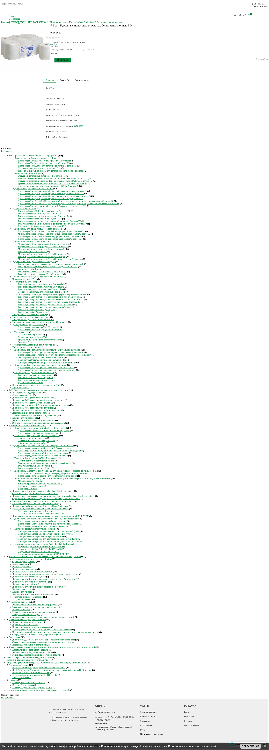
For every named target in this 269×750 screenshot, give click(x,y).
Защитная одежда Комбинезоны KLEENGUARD (41, 546)
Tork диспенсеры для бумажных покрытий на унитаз (37, 276)
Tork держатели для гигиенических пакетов (33, 319)
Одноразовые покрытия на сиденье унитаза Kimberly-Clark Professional (46, 498)
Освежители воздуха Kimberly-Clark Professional (35, 493)
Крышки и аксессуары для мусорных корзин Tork (41, 292)
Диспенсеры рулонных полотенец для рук (38, 433)
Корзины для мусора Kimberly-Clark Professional (35, 503)
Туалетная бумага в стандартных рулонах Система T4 (43, 216)
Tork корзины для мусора (26, 282)
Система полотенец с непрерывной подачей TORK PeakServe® (48, 186)
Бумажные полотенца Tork (27, 173)
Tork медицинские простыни (26, 347)
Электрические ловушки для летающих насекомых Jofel (39, 423)
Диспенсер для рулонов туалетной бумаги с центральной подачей (49, 450)
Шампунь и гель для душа (30, 486)
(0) (64, 80)
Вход (186, 712)
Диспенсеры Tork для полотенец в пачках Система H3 (44, 163)
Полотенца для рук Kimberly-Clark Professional (36, 435)
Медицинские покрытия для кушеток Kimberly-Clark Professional (43, 501)
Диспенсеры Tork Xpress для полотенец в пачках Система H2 (47, 166)
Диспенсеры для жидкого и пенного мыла (32, 652)
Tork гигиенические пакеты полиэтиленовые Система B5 (40, 322)
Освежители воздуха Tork (26, 269)
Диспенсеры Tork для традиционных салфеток (40, 329)
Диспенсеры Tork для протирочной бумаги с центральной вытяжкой (51, 352)
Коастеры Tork (25, 342)
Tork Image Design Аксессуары (32, 312)
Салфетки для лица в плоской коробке (36, 511)
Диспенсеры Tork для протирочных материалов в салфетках (47, 370)
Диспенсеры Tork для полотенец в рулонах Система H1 (44, 161)
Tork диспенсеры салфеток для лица (29, 314)
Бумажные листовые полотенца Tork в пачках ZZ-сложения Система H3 (52, 183)
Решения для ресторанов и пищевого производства (36, 655)
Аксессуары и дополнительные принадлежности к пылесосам (42, 629)
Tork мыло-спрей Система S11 (32, 251)
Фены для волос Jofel (22, 395)
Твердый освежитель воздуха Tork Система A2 (40, 274)
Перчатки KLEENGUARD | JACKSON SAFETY (41, 549)
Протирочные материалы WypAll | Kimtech (34, 529)
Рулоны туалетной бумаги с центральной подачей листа (44, 463)
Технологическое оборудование (27, 597)
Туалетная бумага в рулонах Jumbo (34, 468)
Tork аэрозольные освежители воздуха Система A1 (42, 271)
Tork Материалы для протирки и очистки (34, 372)
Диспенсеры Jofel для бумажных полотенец (33, 397)
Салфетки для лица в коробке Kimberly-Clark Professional (41, 508)
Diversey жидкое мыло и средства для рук (32, 687)
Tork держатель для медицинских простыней (33, 345)
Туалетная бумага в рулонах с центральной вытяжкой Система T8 (49, 221)
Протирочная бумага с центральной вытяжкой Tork (42, 360)
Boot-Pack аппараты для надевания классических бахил (38, 667)
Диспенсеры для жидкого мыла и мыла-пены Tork (38, 229)
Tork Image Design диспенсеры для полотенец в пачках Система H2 (50, 297)
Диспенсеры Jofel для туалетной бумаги (31, 403)
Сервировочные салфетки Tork (32, 337)
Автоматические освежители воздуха (30, 650)
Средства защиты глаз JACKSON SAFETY (38, 551)
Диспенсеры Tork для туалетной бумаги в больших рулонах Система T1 (52, 191)
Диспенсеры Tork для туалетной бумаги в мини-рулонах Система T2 (51, 193)
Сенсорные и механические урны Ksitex (31, 559)
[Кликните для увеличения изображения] (25, 48)
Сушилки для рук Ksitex (23, 561)
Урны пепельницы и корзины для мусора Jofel (34, 415)
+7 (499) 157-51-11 (258, 4)
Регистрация (189, 716)
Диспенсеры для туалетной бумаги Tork (33, 188)
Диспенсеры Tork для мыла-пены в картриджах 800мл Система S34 (50, 239)
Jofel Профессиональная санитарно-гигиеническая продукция (38, 390)
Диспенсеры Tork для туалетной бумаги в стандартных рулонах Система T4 (54, 196)
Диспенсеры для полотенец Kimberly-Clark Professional (40, 428)
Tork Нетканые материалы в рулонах (35, 377)
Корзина (188, 721)
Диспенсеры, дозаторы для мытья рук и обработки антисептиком (43, 640)
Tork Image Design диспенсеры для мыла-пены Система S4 (46, 304)
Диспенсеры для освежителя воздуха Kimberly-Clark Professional (43, 491)
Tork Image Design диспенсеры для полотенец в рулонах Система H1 (51, 299)
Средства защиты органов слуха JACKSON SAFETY (43, 554)
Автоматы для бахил (19, 665)
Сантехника (14, 637)
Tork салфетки (21, 332)
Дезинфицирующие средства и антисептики (28, 660)
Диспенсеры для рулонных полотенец (30, 582)
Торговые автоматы (21, 677)
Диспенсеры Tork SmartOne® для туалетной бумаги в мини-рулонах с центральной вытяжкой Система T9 (68, 203)
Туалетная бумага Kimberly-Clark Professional (35, 458)
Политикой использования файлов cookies (193, 746)
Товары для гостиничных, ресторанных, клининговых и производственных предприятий (52, 647)
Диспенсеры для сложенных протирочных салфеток (43, 526)
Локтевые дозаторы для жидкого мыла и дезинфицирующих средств (45, 574)
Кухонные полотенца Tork (30, 382)
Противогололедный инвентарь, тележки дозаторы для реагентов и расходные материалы (55, 632)
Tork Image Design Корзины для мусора (36, 309)
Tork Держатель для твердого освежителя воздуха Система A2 (47, 266)
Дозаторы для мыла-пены (24, 569)
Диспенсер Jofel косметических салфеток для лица (36, 410)
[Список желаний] (244, 15)
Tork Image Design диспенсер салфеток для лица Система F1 (46, 307)
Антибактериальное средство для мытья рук (39, 483)
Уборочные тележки (22, 599)
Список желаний (191, 725)
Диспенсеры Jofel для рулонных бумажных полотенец (38, 400)
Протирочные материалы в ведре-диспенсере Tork (36, 385)
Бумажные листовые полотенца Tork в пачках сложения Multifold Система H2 (55, 181)
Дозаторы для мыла (21, 566)
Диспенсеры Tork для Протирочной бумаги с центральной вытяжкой (47, 350)
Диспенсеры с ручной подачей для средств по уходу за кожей (47, 476)
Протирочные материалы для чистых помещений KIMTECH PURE (50, 541)
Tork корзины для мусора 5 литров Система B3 (40, 289)
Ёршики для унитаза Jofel (24, 418)
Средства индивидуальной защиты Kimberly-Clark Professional (44, 544)
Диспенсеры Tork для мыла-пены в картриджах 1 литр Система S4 (50, 236)
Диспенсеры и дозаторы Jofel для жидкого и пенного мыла (40, 405)
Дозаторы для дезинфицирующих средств (32, 571)
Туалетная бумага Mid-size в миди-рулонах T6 (40, 219)
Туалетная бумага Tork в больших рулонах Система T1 (44, 211)
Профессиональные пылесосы (26, 622)
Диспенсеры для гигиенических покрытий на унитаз (37, 587)
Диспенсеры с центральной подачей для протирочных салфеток (48, 524)
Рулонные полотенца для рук (32, 438)
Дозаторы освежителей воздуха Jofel (29, 413)
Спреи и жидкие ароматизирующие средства (33, 612)
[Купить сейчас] (262, 59)
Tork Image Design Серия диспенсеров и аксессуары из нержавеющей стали (50, 294)
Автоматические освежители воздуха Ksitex (33, 594)
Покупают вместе (82, 80)
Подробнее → (7, 697)
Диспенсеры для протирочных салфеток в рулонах (42, 521)
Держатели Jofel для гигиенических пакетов (33, 420)
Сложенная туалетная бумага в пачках (36, 461)
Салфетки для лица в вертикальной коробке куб (41, 513)
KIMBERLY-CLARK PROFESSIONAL (27, 425)
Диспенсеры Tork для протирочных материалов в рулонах (46, 367)
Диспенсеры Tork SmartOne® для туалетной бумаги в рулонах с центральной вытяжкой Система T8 (65, 201)
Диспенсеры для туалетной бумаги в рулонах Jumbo (43, 455)
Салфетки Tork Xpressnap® (31, 334)
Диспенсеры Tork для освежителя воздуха (34, 261)
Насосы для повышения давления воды (31, 645)
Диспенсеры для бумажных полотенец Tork (35, 158)
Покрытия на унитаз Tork (24, 279)
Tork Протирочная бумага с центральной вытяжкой (38, 357)
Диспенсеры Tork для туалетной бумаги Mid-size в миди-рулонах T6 (50, 198)
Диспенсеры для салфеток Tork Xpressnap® (38, 327)
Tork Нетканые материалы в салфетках (36, 380)
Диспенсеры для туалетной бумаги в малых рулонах (43, 453)
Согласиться (250, 746)
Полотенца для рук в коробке (32, 443)
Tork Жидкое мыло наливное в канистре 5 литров (41, 256)
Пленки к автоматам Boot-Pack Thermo (30, 672)
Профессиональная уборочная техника (27, 619)
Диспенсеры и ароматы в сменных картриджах (34, 604)
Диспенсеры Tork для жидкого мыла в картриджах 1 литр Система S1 (51, 231)
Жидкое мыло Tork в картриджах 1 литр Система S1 (43, 244)
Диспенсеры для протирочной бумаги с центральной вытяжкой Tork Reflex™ (55, 355)
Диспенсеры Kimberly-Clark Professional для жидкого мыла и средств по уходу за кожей (56, 471)
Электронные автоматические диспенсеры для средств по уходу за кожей (53, 473)
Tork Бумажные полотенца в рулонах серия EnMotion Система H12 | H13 (52, 178)
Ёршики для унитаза (22, 592)
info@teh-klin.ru (102, 723)
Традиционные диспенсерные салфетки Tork (39, 340)
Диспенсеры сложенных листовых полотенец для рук (43, 430)
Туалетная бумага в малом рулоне (34, 466)
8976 (81, 126)
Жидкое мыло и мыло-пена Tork (29, 241)
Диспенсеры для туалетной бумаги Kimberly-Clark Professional (44, 445)
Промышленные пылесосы (25, 624)
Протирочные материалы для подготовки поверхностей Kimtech (49, 539)
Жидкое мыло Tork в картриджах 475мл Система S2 (43, 246)
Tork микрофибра (20, 387)
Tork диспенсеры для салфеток (29, 324)
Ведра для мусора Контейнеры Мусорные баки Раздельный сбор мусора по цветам (46, 662)
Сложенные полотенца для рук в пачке (36, 440)
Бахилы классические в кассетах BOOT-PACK (34, 675)
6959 (76, 126)
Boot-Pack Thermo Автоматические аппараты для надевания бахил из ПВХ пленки (52, 670)
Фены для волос (20, 564)
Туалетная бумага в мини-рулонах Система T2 (40, 213)
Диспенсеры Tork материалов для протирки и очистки (40, 365)
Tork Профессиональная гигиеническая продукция (33, 155)
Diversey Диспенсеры (22, 685)
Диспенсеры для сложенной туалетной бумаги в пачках (44, 448)
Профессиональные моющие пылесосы (31, 627)
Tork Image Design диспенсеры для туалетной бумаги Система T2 (49, 302)
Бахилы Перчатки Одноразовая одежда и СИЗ (29, 657)
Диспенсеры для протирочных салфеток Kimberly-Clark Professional (46, 519)
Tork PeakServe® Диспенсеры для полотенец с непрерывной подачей (51, 171)
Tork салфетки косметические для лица (31, 317)
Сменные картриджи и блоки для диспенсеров (34, 607)
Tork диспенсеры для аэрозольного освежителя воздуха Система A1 (50, 264)
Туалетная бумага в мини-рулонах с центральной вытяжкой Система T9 (52, 224)
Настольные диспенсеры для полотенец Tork (39, 168)
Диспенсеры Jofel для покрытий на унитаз (32, 408)
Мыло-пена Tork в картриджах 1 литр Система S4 (42, 249)
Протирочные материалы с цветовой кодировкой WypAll (45, 534)
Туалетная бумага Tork (25, 208)
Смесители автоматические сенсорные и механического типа (41, 642)
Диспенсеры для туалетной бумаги (29, 576)
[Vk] (96, 734)
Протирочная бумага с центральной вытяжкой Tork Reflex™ (47, 362)
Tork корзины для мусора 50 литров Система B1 (41, 284)
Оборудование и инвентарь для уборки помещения (36, 634)
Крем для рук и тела (27, 488)
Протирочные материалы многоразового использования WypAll (48, 531)
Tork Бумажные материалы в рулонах (36, 375)
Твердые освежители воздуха (26, 614)
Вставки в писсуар (21, 609)
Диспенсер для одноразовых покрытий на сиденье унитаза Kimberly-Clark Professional (53, 496)
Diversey (13, 680)
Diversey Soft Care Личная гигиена (28, 682)
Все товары (6, 151)
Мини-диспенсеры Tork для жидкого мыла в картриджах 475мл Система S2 (54, 234)
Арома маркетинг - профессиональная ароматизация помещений (43, 617)
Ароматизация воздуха (20, 602)
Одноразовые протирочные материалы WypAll (40, 536)
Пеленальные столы (22, 589)
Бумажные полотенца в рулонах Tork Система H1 (41, 176)
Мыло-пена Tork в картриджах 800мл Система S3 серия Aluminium (50, 259)
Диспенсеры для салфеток (24, 584)
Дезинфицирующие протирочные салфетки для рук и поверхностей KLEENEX (50, 516)
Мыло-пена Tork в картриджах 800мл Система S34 (42, 254)
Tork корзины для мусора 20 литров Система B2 (41, 287)
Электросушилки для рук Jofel (26, 392)
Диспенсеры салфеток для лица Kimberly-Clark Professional (40, 506)
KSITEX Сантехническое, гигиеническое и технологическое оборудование (45, 556)
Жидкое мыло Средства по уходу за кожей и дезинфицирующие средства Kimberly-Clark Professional (62, 478)
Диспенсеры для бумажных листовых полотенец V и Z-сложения (43, 579)
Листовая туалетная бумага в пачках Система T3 (41, 226)
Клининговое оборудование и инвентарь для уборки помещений (38, 690)
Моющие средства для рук (30, 481)
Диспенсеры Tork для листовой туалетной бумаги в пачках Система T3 (52, 206)
